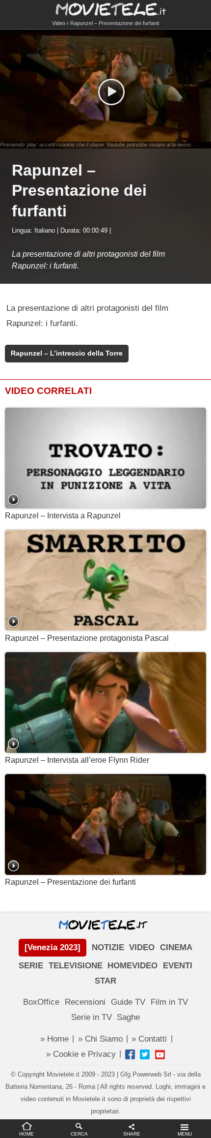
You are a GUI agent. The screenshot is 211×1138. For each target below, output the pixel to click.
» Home (54, 1039)
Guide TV (128, 1002)
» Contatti (149, 1039)
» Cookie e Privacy (81, 1054)
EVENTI (177, 965)
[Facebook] (130, 1054)
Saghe (128, 1017)
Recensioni (85, 1002)
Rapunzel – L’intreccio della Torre (67, 353)
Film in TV (169, 1002)
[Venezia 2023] (52, 947)
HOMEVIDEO (132, 965)
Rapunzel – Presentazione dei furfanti (70, 882)
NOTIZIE (108, 947)
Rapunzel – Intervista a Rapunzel (63, 515)
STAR (105, 981)
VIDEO (142, 947)
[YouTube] (160, 1054)
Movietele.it (106, 8)
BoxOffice (41, 1002)
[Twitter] (145, 1054)
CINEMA (176, 947)
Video (58, 23)
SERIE (31, 965)
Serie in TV (91, 1017)
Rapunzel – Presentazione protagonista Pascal (87, 638)
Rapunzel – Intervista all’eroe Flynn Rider (77, 760)
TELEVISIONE (76, 965)
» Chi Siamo (100, 1039)
